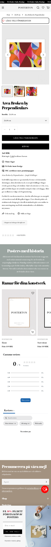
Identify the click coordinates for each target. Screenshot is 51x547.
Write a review (26, 400)
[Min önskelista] (43, 7)
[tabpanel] (25, 437)
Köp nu (25, 146)
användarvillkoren (33, 488)
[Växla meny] (2, 7)
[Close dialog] (48, 508)
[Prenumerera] (46, 481)
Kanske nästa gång (13, 541)
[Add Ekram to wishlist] (32, 293)
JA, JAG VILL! (13, 531)
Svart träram (42, 342)
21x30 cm (17, 15)
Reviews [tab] (9, 410)
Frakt (12, 156)
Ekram (4, 342)
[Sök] (38, 7)
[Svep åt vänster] (8, 55)
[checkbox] (38, 423)
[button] (25, 372)
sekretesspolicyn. (7, 491)
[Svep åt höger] (43, 55)
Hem (8, 15)
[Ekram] (19, 312)
